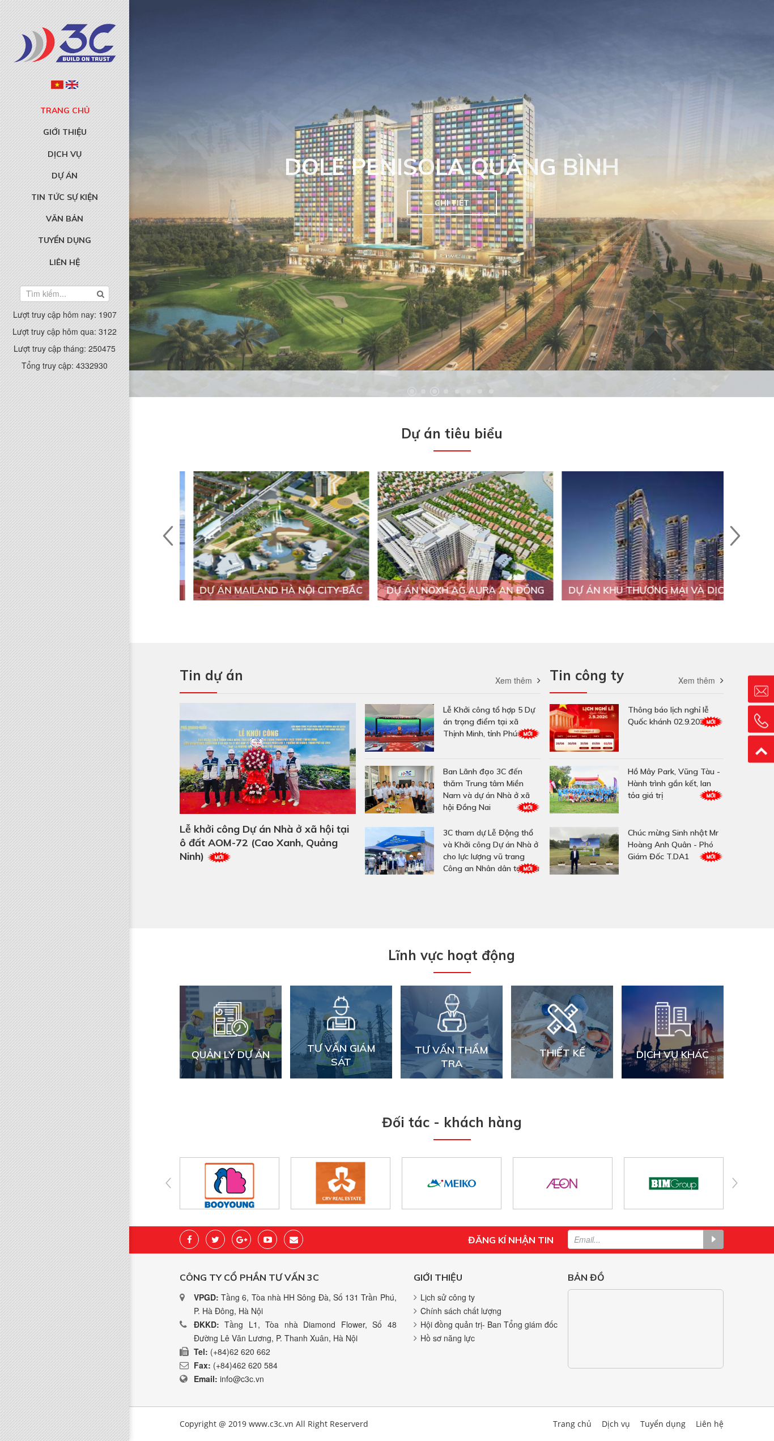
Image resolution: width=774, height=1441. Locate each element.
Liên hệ (64, 262)
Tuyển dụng (64, 240)
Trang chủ (65, 110)
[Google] (241, 1239)
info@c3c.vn (242, 1378)
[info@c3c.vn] (761, 689)
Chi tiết (452, 203)
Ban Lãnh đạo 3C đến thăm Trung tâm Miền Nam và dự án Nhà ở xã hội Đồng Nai (486, 789)
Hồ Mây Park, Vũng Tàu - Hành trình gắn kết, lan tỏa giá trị (674, 783)
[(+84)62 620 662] (761, 719)
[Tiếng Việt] (57, 84)
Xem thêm (513, 680)
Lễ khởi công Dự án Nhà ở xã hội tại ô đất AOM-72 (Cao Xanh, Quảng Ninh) (264, 842)
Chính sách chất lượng (460, 1310)
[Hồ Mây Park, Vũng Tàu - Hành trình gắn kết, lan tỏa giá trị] (584, 789)
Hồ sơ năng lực (447, 1338)
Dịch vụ (65, 154)
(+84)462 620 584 (245, 1365)
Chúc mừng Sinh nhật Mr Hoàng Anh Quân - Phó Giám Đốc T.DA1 (673, 845)
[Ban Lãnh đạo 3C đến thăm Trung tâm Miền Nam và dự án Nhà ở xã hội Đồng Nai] (399, 789)
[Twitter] (215, 1239)
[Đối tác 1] (705, 1183)
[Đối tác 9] (372, 1183)
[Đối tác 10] (483, 1182)
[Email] (293, 1239)
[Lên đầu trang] (761, 749)
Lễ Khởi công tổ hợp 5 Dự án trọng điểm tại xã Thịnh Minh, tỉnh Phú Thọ (489, 722)
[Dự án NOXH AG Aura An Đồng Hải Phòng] (451, 551)
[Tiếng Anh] (72, 84)
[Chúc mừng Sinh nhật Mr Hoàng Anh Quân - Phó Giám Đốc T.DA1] (584, 851)
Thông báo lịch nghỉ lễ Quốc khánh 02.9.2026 (668, 716)
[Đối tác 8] (261, 1183)
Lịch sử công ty (447, 1297)
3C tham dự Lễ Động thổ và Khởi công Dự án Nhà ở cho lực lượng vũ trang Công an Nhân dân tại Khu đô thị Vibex (491, 851)
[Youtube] (267, 1239)
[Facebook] (189, 1239)
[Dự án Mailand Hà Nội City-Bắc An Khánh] (267, 551)
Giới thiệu (65, 132)
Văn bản (64, 219)
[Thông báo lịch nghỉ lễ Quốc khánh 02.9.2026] (584, 728)
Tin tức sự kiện (64, 197)
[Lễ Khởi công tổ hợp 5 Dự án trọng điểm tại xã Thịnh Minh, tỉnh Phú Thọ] (399, 728)
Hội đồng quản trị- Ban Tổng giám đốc (489, 1324)
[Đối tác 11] (594, 1183)
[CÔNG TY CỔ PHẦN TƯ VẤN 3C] (64, 42)
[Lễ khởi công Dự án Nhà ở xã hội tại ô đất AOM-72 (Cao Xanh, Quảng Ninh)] (268, 758)
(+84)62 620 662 (240, 1351)
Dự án (65, 175)
